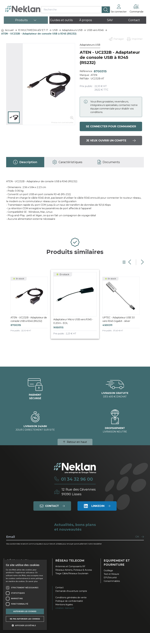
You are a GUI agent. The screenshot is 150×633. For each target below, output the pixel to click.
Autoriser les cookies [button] (24, 611)
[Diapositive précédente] (130, 262)
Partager (119, 39)
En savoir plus (32, 581)
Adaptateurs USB (72, 30)
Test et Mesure (111, 574)
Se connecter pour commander (111, 126)
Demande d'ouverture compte (71, 591)
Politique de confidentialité (69, 601)
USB (55, 30)
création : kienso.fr (64, 608)
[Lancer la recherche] (106, 9)
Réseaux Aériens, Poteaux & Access (73, 570)
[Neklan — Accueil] (22, 8)
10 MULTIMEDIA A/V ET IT (33, 30)
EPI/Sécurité (110, 577)
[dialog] (25, 595)
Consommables (112, 581)
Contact (59, 587)
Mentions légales (64, 604)
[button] (25, 625)
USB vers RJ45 (95, 30)
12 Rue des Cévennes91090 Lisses (79, 491)
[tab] (25, 162)
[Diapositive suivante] (142, 262)
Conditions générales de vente (71, 597)
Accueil (9, 30)
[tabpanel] (75, 201)
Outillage (108, 570)
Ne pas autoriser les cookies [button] (25, 619)
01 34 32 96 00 (77, 479)
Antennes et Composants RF (70, 566)
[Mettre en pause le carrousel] (124, 262)
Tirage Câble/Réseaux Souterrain (71, 573)
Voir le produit (31, 307)
